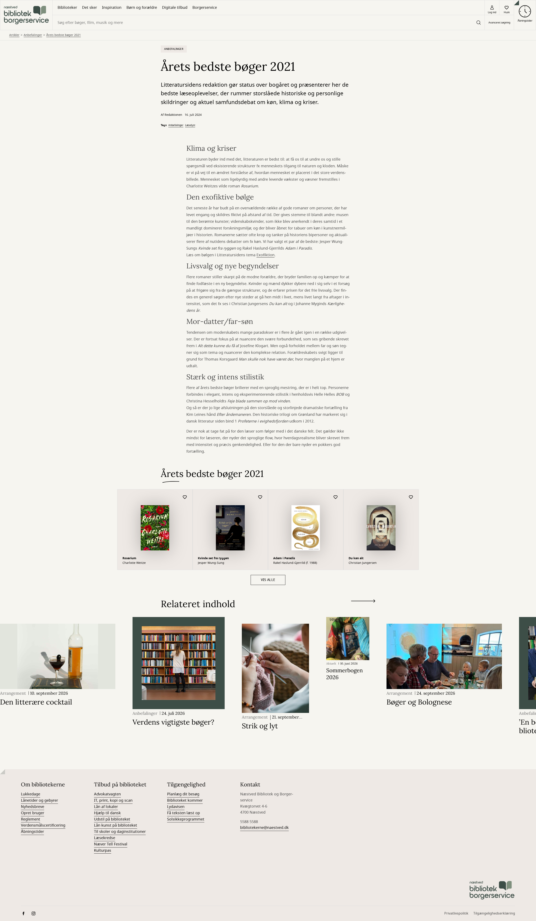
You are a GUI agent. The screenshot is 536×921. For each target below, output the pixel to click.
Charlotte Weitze (134, 563)
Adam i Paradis (284, 558)
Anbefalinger (33, 35)
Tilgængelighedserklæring (494, 913)
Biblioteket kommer (185, 800)
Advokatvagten (107, 794)
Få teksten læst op (183, 813)
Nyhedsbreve (32, 806)
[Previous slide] (363, 608)
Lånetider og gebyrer (39, 800)
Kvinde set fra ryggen (213, 558)
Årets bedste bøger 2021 (63, 35)
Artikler (14, 35)
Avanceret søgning (499, 22)
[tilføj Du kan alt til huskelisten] (411, 497)
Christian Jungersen (363, 563)
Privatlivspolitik (456, 913)
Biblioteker (67, 7)
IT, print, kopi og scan (113, 800)
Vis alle (268, 579)
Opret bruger (32, 813)
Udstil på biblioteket (112, 819)
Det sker (89, 7)
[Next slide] (363, 601)
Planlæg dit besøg (183, 794)
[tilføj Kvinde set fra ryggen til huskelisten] (260, 497)
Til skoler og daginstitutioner (120, 831)
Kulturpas (102, 850)
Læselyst (190, 125)
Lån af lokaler (106, 806)
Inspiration (111, 7)
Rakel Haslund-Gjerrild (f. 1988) (295, 563)
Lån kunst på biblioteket (115, 825)
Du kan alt (356, 558)
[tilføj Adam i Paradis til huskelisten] (335, 497)
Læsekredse (104, 838)
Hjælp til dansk (107, 813)
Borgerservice (204, 7)
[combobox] (268, 22)
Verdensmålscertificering (43, 825)
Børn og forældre (141, 7)
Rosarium (129, 558)
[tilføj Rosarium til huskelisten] (184, 497)
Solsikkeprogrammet (185, 819)
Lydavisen (175, 806)
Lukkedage (30, 794)
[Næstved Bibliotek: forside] (26, 15)
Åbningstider (32, 831)
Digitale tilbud (174, 7)
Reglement (30, 819)
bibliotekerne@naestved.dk (264, 827)
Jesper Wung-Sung (211, 563)
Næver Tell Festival (110, 844)
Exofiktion (265, 255)
